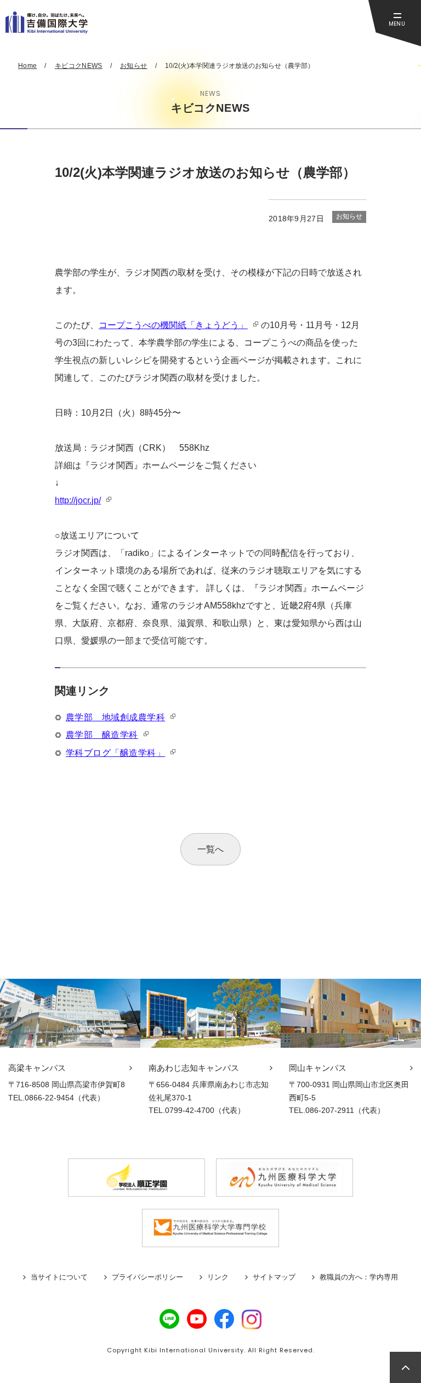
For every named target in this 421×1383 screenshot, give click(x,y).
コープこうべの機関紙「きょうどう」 (173, 325)
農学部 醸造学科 (102, 734)
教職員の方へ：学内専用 (359, 1277)
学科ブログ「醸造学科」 (115, 753)
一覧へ (210, 849)
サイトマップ (274, 1277)
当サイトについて (59, 1277)
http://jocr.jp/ (78, 500)
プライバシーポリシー (147, 1277)
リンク (218, 1277)
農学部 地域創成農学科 (115, 717)
